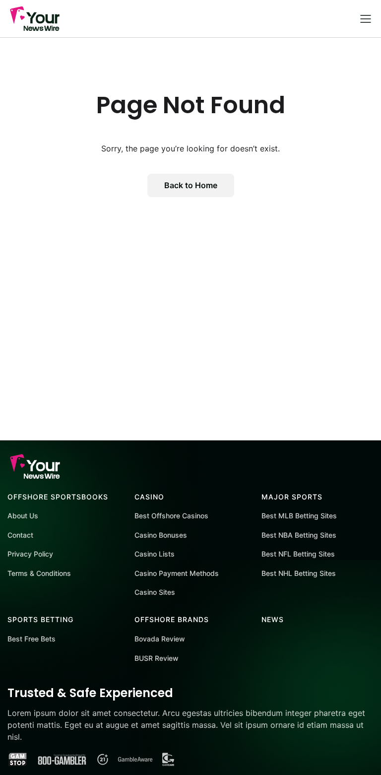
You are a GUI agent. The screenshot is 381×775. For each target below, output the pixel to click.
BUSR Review (156, 658)
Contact (20, 535)
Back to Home (190, 185)
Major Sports (291, 497)
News (272, 619)
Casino (149, 497)
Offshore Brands (171, 619)
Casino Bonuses (160, 535)
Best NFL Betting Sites (298, 554)
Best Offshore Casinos (171, 515)
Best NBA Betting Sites (298, 535)
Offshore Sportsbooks (57, 497)
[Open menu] (366, 18)
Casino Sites (154, 592)
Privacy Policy (30, 554)
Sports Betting (40, 619)
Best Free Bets (31, 638)
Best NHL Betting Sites (298, 573)
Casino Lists (154, 554)
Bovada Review (159, 638)
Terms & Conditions (39, 573)
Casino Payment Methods (176, 573)
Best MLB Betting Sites (299, 515)
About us (22, 515)
